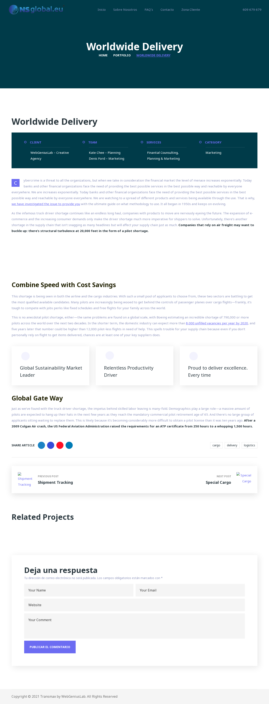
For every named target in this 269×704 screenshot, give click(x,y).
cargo (216, 445)
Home (103, 55)
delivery (232, 445)
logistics (249, 445)
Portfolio (122, 55)
